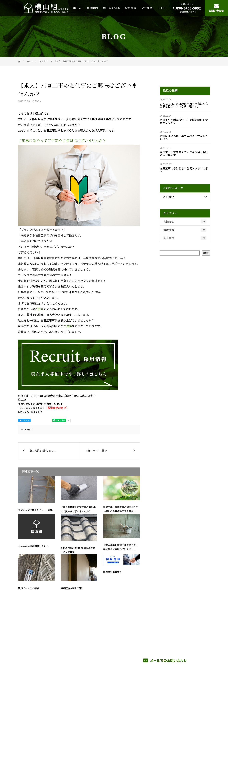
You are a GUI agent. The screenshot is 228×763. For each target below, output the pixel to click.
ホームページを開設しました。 (34, 546)
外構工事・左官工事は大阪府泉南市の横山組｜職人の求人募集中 (51, 744)
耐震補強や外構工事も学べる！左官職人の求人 (184, 137)
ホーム (77, 8)
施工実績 (184, 238)
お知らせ (37, 101)
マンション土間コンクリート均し (35, 510)
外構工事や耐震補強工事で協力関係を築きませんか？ (184, 121)
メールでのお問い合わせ (168, 660)
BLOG (161, 8)
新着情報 (184, 230)
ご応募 (39, 309)
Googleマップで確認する (35, 723)
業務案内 (92, 8)
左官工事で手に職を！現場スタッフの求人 (184, 169)
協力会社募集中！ (112, 572)
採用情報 (130, 8)
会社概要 (147, 8)
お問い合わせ (216, 10)
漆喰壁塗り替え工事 (71, 588)
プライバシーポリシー (196, 745)
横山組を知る (111, 8)
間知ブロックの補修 (28, 588)
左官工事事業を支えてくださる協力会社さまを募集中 (184, 153)
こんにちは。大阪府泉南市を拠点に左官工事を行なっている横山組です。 (184, 105)
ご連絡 (67, 326)
